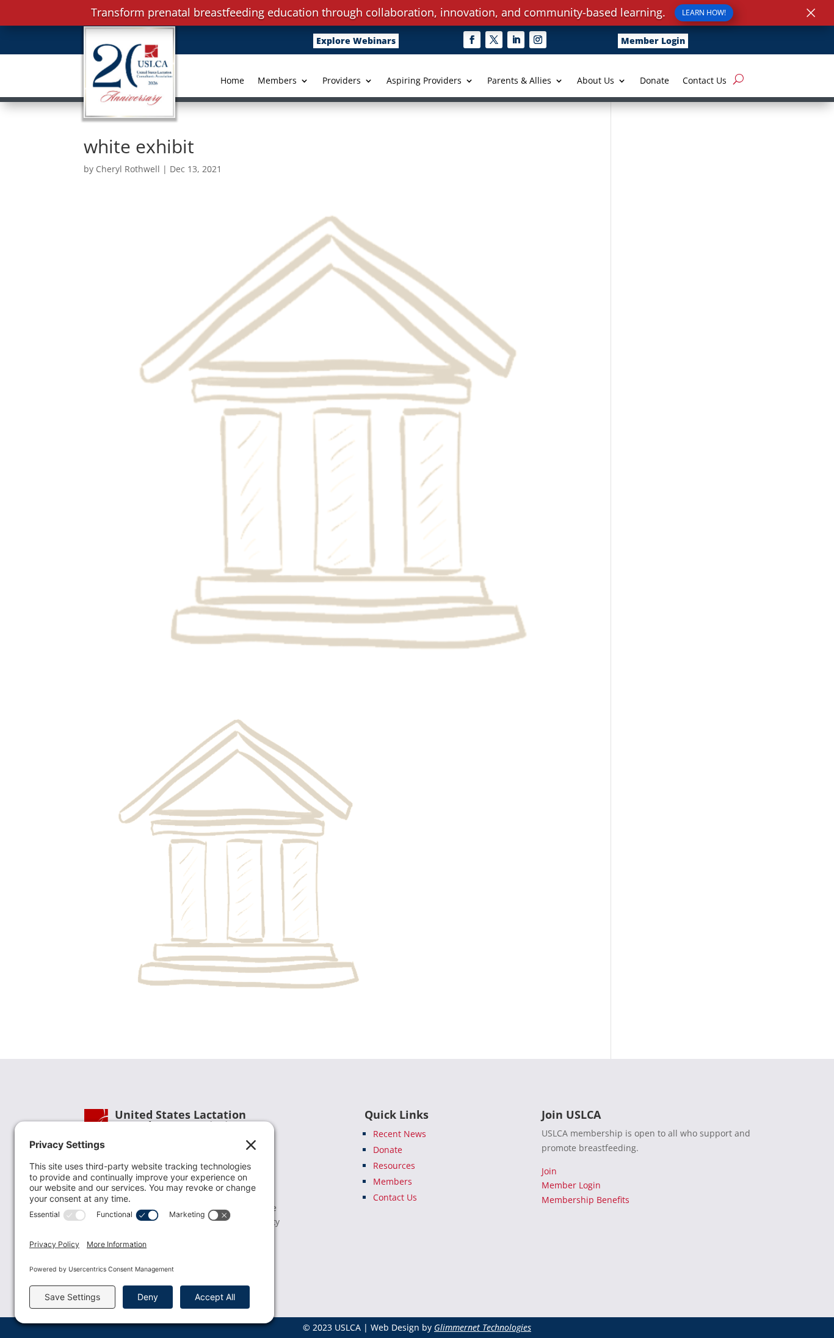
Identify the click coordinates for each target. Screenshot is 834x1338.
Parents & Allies (519, 81)
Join (549, 1171)
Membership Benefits (585, 1199)
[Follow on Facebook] (471, 39)
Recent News (399, 1134)
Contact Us (705, 81)
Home (232, 81)
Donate (654, 81)
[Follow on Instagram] (537, 39)
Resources (394, 1165)
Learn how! (704, 12)
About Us (595, 81)
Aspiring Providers (424, 81)
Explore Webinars (356, 40)
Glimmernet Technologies (482, 1327)
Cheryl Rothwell (128, 169)
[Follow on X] (493, 39)
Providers (341, 81)
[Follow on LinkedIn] (515, 39)
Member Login (653, 40)
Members (277, 81)
